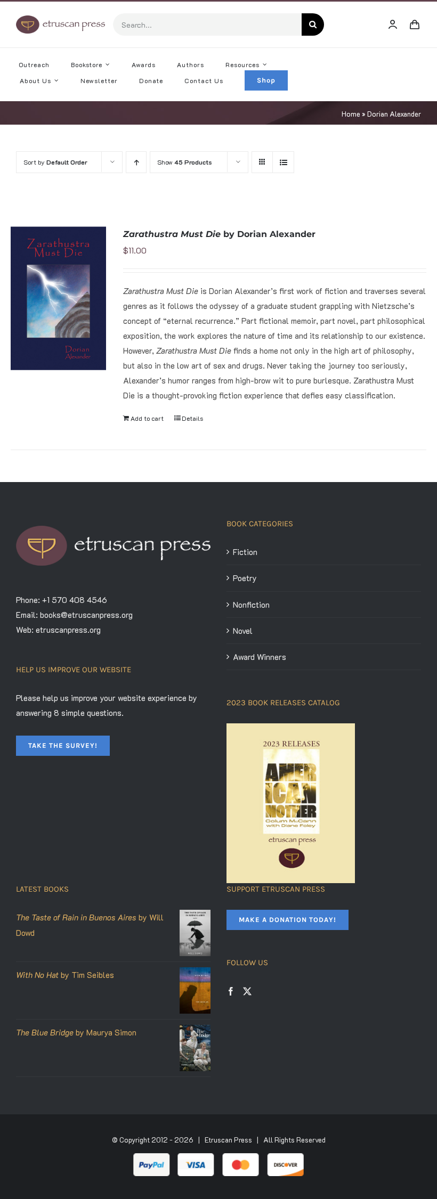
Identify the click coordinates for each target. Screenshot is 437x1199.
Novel (243, 630)
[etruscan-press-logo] (60, 19)
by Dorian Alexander (219, 234)
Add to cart (147, 418)
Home (351, 113)
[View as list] (283, 162)
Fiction (245, 552)
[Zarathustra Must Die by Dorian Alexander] (58, 298)
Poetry (245, 578)
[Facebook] (230, 991)
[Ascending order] (136, 162)
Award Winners (259, 656)
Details (192, 418)
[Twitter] (247, 991)
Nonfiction (251, 604)
